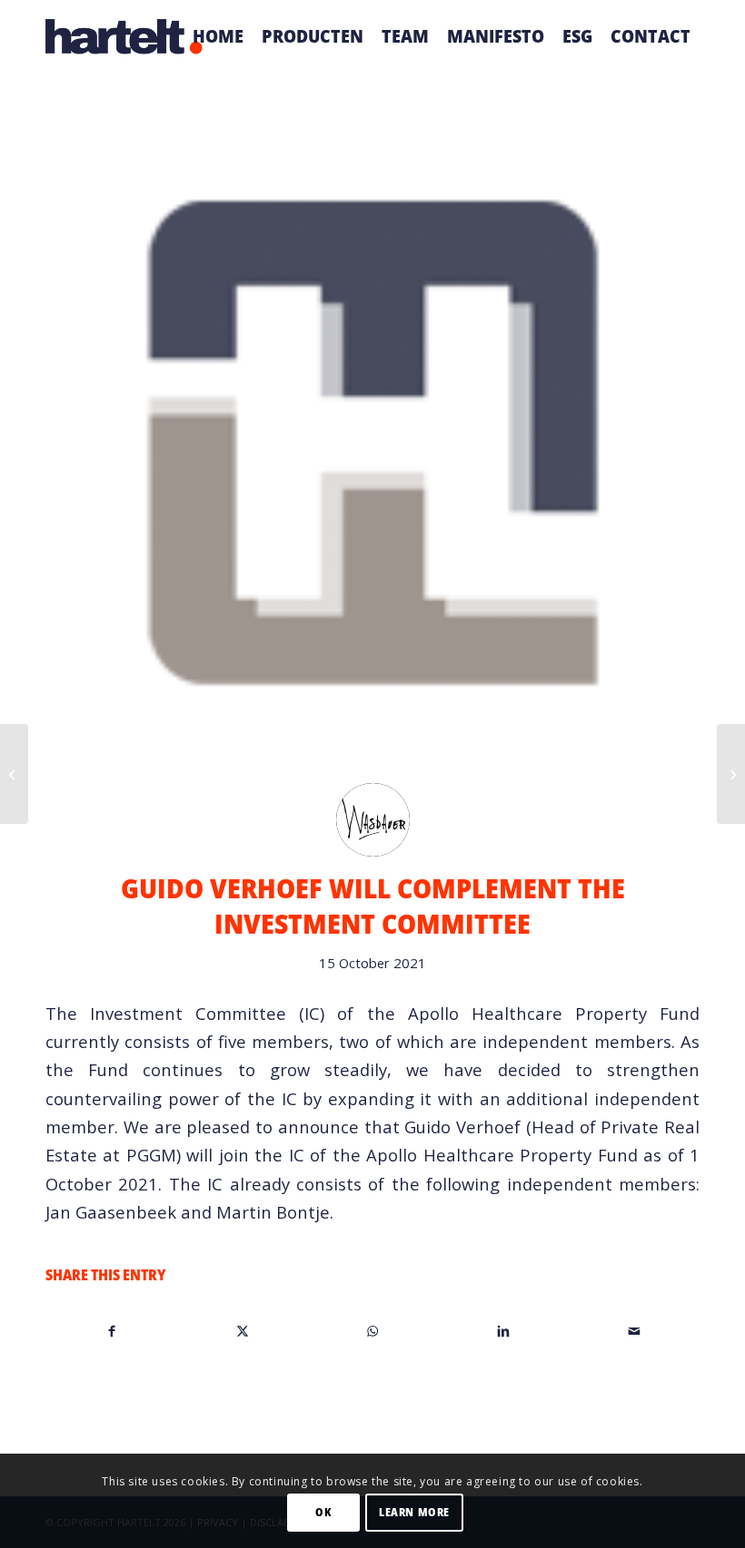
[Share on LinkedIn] (504, 1329)
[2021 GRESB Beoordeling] (14, 774)
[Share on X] (243, 1329)
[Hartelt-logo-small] (124, 36)
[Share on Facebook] (111, 1329)
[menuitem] (218, 36)
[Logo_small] (372, 442)
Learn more (414, 1512)
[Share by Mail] (634, 1329)
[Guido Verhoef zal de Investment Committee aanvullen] (731, 774)
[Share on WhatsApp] (373, 1329)
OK (323, 1512)
